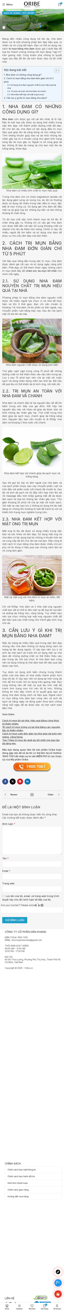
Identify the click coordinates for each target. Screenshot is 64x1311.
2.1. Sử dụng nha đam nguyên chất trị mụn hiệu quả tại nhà (31, 86)
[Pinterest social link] (20, 782)
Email (6, 870)
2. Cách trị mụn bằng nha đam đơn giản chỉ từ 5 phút (28, 80)
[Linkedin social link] (28, 782)
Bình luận (8, 823)
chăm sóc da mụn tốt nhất (41, 270)
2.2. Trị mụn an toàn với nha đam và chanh (26, 91)
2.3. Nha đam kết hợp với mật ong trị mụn (25, 94)
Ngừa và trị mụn (12, 13)
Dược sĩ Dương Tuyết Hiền (21, 27)
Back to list (32, 795)
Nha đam (7, 119)
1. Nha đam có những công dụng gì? (23, 74)
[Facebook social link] (5, 782)
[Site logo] (32, 4)
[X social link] (13, 782)
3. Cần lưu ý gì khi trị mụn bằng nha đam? (25, 98)
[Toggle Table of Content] (55, 70)
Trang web (8, 883)
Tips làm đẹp (28, 13)
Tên (5, 858)
